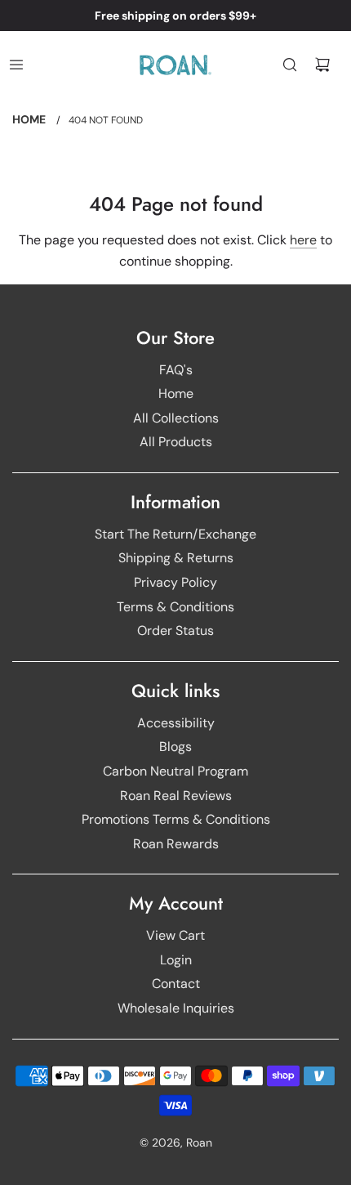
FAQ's (176, 369)
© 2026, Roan (176, 1142)
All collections (176, 418)
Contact (176, 983)
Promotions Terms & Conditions (176, 819)
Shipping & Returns (175, 557)
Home (175, 393)
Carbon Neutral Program (175, 771)
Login (176, 959)
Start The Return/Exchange (175, 534)
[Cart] (322, 64)
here (303, 239)
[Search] (289, 64)
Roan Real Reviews (176, 795)
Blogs (175, 746)
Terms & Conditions (175, 606)
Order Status (175, 630)
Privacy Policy (175, 582)
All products (176, 441)
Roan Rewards (176, 843)
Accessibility (176, 722)
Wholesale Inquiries (176, 1008)
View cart (175, 935)
